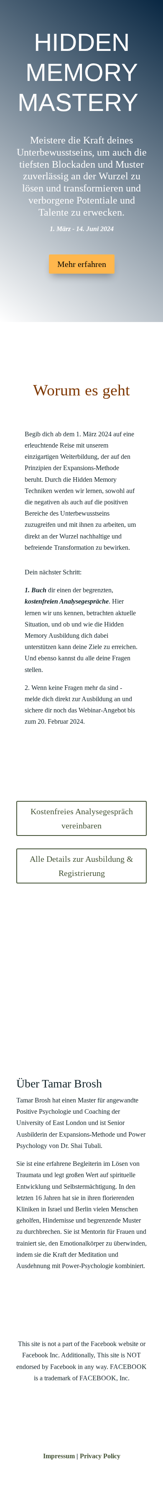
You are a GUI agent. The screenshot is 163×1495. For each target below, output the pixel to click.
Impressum (59, 1456)
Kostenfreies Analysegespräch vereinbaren (82, 818)
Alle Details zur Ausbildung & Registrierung (81, 866)
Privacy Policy (100, 1456)
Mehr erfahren (81, 264)
